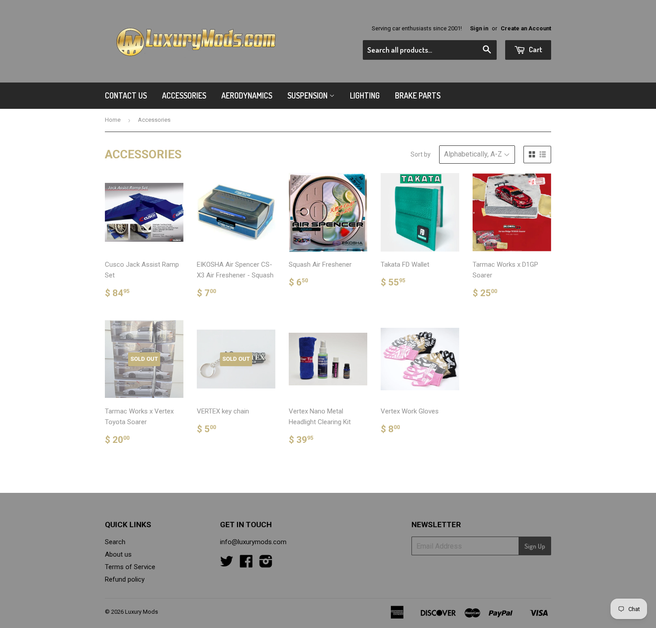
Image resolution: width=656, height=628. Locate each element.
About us (118, 554)
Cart (534, 49)
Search (115, 542)
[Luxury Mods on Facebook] (246, 564)
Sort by (421, 154)
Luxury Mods (141, 611)
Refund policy (125, 579)
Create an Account (526, 28)
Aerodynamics (246, 95)
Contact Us (126, 95)
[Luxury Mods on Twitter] (226, 564)
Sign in (479, 28)
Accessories (184, 95)
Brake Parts (417, 95)
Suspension (308, 95)
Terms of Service (130, 567)
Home (112, 119)
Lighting (365, 95)
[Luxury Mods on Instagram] (266, 564)
